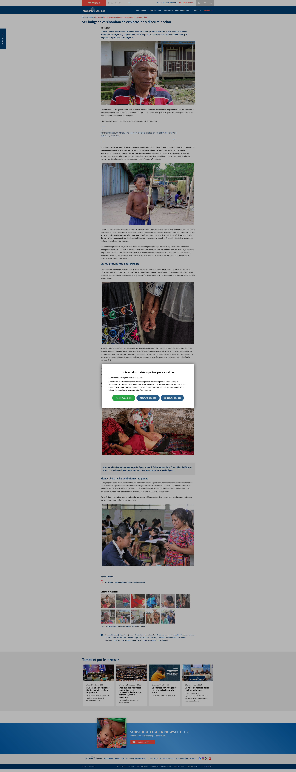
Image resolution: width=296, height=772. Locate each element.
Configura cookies (172, 398)
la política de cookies (122, 387)
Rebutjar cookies (148, 398)
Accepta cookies (123, 398)
